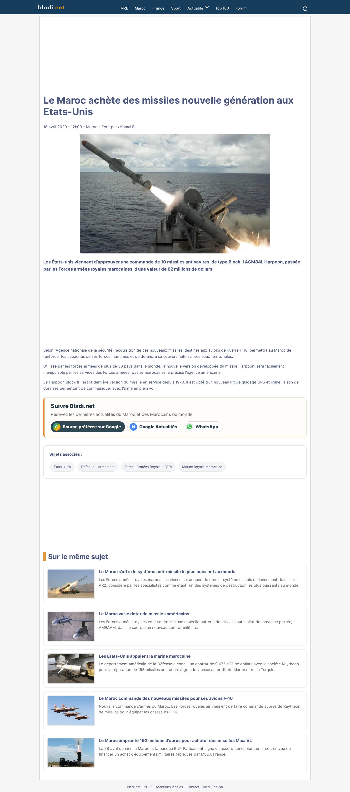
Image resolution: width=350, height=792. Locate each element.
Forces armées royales (82, 269)
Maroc (140, 8)
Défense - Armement (98, 467)
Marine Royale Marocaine (202, 467)
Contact (193, 787)
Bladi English (213, 787)
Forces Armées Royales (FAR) (148, 467)
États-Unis (62, 467)
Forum (241, 8)
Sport (176, 8)
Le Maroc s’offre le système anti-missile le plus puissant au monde (167, 571)
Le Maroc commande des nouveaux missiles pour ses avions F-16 (166, 698)
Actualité (195, 8)
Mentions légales (169, 787)
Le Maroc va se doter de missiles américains (144, 613)
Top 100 (222, 8)
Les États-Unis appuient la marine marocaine (145, 656)
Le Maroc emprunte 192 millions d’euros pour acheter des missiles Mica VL (175, 740)
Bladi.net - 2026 (140, 787)
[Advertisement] (175, 54)
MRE (124, 8)
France (158, 8)
